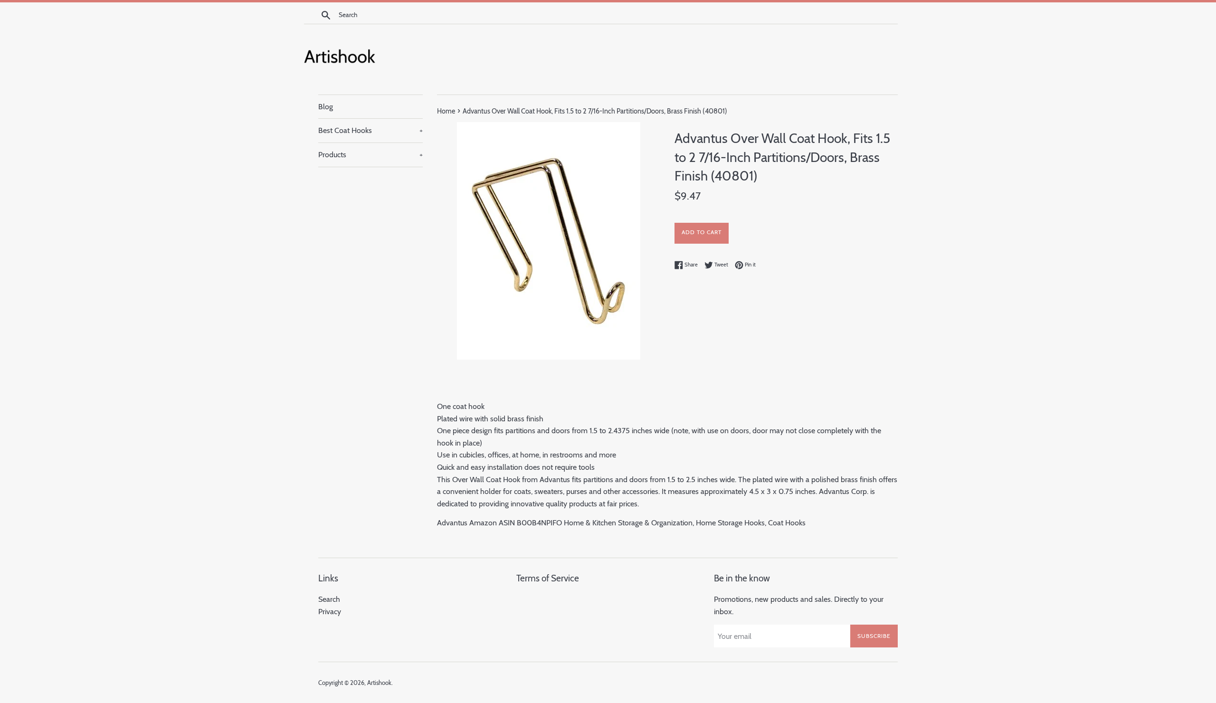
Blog (325, 106)
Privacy (329, 611)
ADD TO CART (702, 232)
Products (370, 154)
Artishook (379, 682)
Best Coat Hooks (370, 130)
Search (329, 599)
